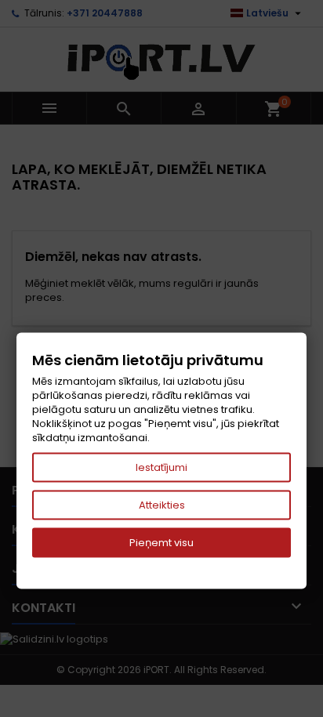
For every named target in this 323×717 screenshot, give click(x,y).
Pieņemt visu (161, 542)
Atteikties (162, 505)
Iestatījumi (161, 467)
